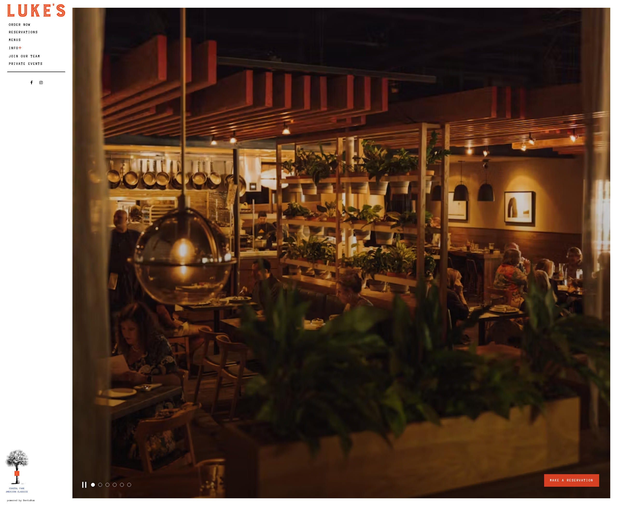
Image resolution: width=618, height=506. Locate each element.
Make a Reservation (571, 480)
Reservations (24, 32)
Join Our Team (24, 56)
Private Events (26, 64)
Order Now (20, 25)
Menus (15, 40)
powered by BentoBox (35, 500)
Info (14, 48)
